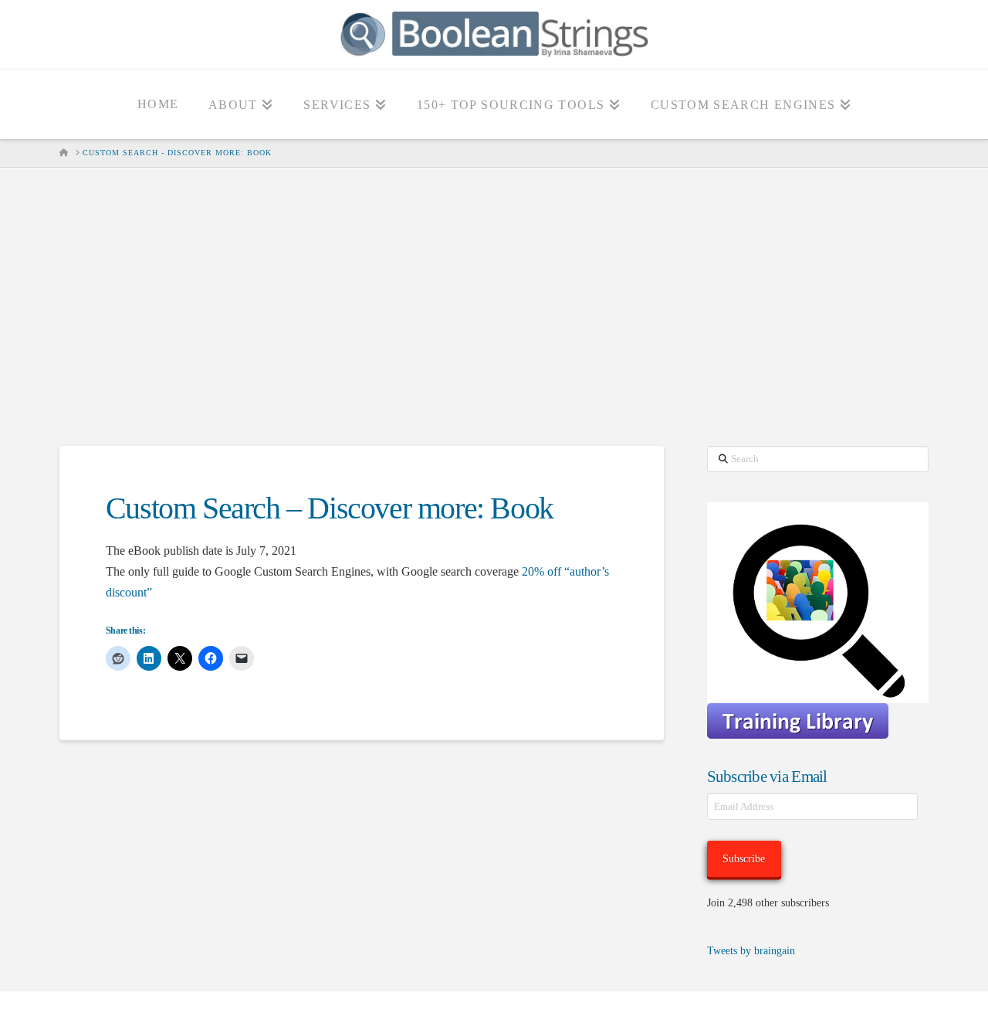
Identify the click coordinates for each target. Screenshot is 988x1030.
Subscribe (743, 859)
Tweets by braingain (751, 951)
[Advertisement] (494, 307)
